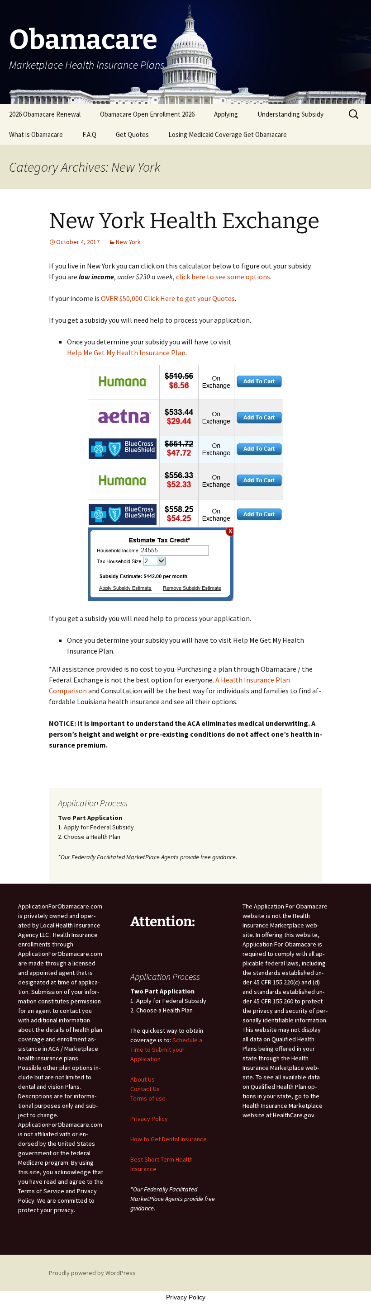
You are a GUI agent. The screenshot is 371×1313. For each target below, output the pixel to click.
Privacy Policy (149, 1119)
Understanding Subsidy (290, 114)
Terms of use (148, 1098)
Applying (226, 114)
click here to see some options (223, 276)
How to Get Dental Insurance (168, 1139)
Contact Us (145, 1089)
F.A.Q (89, 134)
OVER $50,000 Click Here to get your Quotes (168, 298)
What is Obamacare (36, 134)
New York (128, 242)
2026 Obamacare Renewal (45, 114)
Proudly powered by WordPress (92, 1273)
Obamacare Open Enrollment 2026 (147, 114)
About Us (142, 1079)
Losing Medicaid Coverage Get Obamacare (227, 134)
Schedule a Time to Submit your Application (166, 1049)
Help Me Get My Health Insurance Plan (126, 352)
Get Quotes (132, 134)
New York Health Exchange (184, 221)
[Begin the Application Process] (185, 483)
